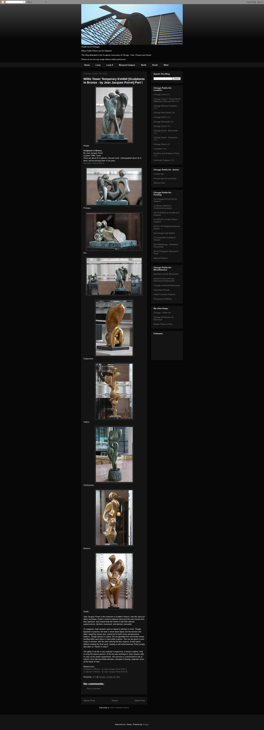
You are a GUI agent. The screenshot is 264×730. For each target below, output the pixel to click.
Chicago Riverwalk (162, 122)
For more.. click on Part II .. (94, 163)
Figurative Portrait (161, 290)
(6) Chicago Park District (164, 233)
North (143, 65)
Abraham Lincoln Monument (166, 274)
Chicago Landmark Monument (167, 285)
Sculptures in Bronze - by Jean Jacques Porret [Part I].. (105, 669)
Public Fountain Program (164, 294)
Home (87, 65)
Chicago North (160, 117)
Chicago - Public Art (162, 313)
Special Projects (160, 258)
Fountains (158, 149)
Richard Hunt (159, 183)
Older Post (139, 700)
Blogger (146, 724)
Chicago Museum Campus (165, 106)
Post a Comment (93, 689)
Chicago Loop (160, 94)
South (155, 65)
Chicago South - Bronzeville (166, 130)
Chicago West (160, 144)
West (166, 65)
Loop (98, 65)
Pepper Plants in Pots (163, 324)
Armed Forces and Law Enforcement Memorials (164, 279)
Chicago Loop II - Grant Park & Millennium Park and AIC (167, 100)
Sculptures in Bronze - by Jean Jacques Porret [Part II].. (105, 672)
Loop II (109, 65)
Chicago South (160, 126)
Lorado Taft (158, 174)
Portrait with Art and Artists (165, 178)
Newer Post (89, 700)
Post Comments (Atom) (119, 708)
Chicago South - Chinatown (165, 137)
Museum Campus (127, 65)
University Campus (162, 160)
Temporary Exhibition (163, 299)
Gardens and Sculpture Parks (166, 153)
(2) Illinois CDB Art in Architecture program (163, 207)
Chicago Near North (162, 112)
